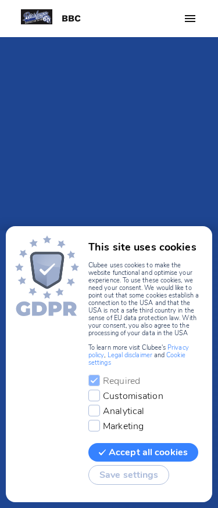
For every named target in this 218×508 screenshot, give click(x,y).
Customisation (133, 396)
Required (121, 381)
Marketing (123, 426)
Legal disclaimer (130, 355)
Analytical (123, 411)
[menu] (190, 18)
